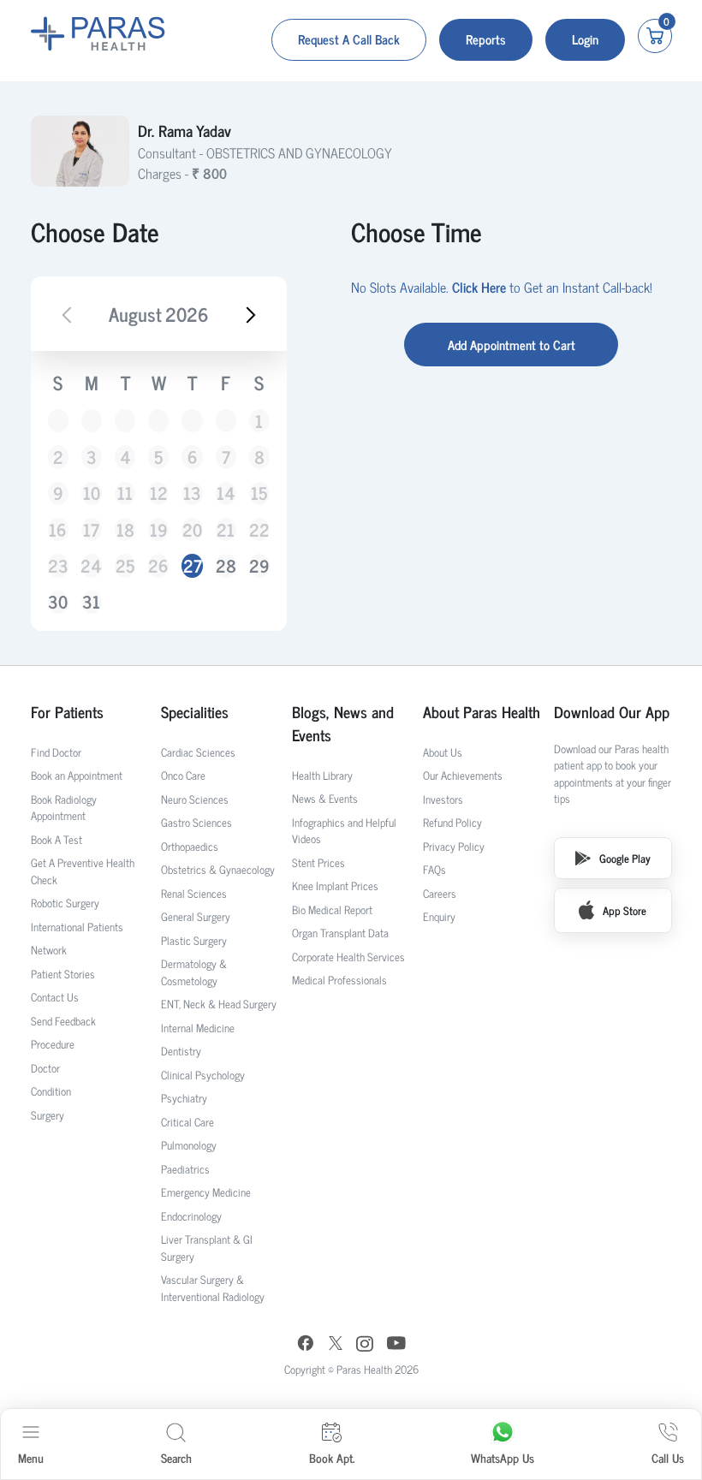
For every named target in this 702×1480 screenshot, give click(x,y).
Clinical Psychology (203, 1075)
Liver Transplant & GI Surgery (207, 1247)
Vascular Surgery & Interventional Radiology (213, 1287)
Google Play (625, 858)
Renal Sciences (194, 893)
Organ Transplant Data (340, 933)
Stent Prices (318, 862)
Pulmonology (189, 1145)
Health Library (322, 775)
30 (58, 602)
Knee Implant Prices (335, 886)
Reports (486, 39)
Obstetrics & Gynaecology (218, 869)
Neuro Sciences (195, 799)
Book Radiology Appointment (64, 807)
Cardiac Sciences (198, 752)
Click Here (479, 287)
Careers (439, 893)
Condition (51, 1091)
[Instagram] (364, 1345)
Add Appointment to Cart (511, 344)
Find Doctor (56, 752)
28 (226, 565)
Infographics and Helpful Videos (344, 830)
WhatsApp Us (502, 1457)
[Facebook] (305, 1345)
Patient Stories (63, 974)
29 (259, 565)
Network (49, 950)
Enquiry (439, 916)
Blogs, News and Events (343, 723)
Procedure (52, 1044)
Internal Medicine (198, 1028)
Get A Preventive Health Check (82, 871)
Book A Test (56, 839)
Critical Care (187, 1122)
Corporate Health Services (348, 957)
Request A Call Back (349, 39)
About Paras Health (481, 711)
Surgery (47, 1115)
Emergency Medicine (206, 1192)
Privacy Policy (454, 846)
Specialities (195, 711)
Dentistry (181, 1051)
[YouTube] (396, 1345)
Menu (31, 1457)
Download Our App (611, 711)
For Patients (67, 711)
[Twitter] (335, 1345)
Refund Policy (452, 822)
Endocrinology (191, 1216)
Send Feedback (63, 1021)
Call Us (667, 1457)
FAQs (434, 869)
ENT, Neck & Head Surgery (219, 1004)
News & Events (325, 798)
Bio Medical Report (332, 909)
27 (192, 565)
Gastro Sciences (196, 822)
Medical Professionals (339, 980)
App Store (624, 910)
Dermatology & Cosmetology (194, 972)
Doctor (45, 1068)
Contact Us (55, 997)
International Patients (77, 927)
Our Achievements (463, 775)
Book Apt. (331, 1457)
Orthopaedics (189, 846)
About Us (442, 752)
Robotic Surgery (65, 903)
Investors (443, 799)
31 (91, 602)
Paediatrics (185, 1169)
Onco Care (183, 775)
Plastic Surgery (194, 940)
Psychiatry (184, 1098)
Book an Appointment (76, 775)
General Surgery (195, 916)
